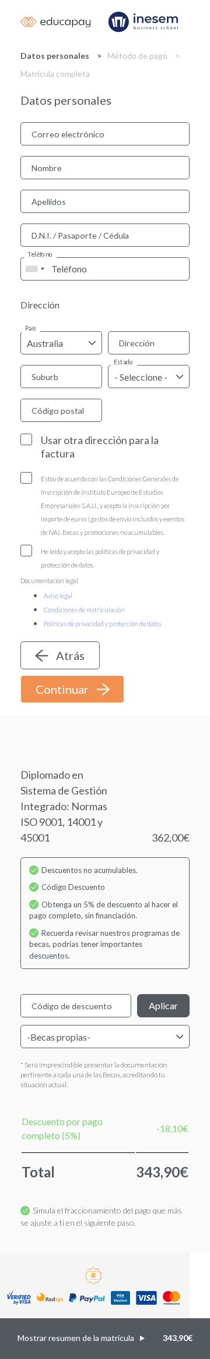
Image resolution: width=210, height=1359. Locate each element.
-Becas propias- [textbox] (58, 1036)
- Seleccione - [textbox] (140, 376)
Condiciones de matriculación (84, 609)
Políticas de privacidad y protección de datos (103, 623)
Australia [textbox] (45, 343)
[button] (105, 1338)
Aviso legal (58, 595)
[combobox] (34, 269)
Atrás (70, 655)
